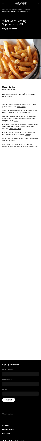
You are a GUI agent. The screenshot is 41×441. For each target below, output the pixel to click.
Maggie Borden (8, 87)
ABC (16, 120)
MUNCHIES (10, 140)
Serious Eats (33, 146)
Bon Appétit (21, 107)
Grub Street (26, 112)
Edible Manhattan (15, 129)
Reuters (27, 135)
